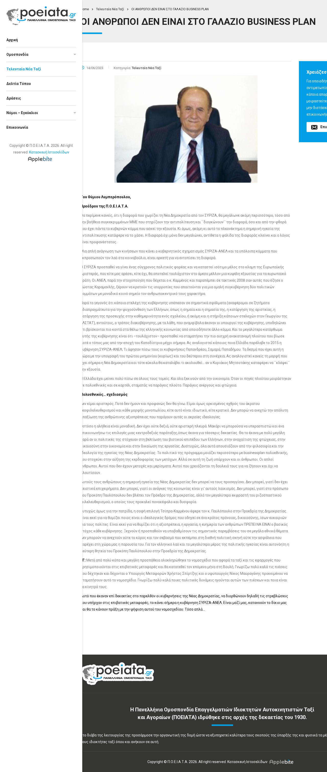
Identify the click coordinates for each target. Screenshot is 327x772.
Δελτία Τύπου (18, 84)
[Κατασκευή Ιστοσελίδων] (41, 159)
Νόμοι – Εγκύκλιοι (22, 113)
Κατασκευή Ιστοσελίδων (49, 152)
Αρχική (12, 40)
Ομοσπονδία (17, 54)
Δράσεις (13, 98)
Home (84, 9)
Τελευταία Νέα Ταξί (23, 69)
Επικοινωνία (17, 127)
